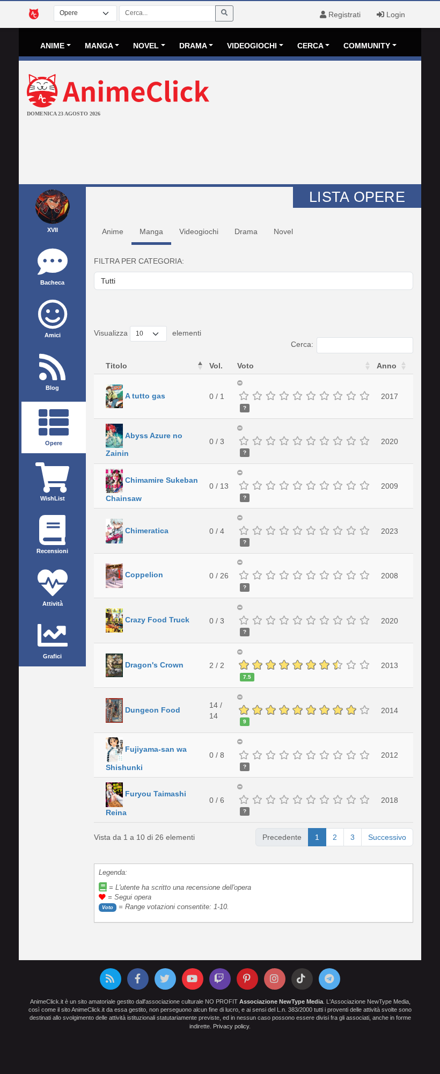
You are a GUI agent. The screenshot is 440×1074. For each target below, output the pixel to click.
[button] (200, 365)
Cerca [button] (310, 45)
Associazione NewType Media (281, 1001)
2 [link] (335, 837)
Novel (283, 231)
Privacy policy (231, 1026)
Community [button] (366, 45)
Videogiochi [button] (252, 45)
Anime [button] (52, 45)
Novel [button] (146, 45)
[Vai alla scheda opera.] (114, 395)
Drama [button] (193, 45)
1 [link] (317, 837)
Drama (246, 231)
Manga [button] (99, 45)
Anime (112, 231)
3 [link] (352, 837)
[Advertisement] (220, 152)
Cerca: (302, 344)
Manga (151, 231)
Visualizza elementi (147, 333)
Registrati (343, 14)
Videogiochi (198, 231)
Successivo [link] (387, 837)
